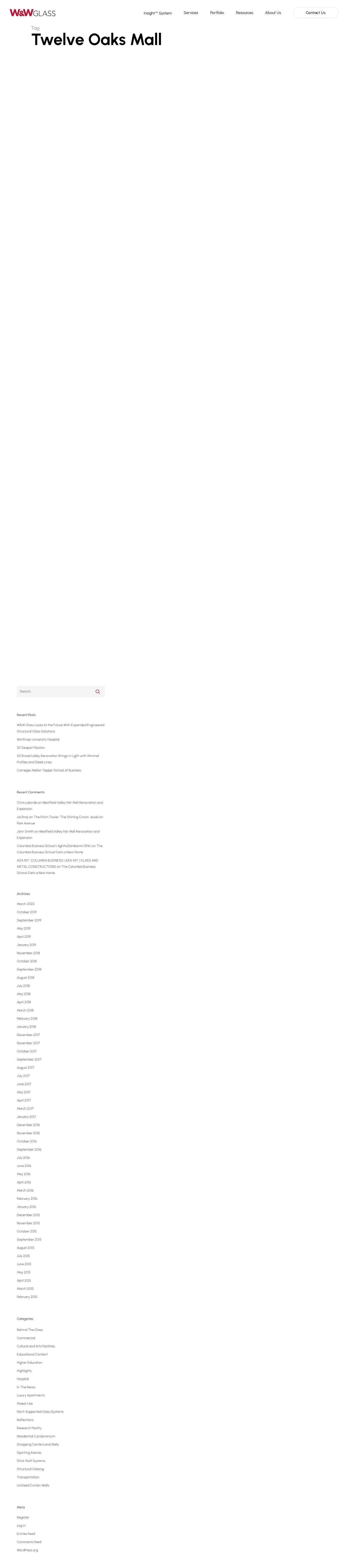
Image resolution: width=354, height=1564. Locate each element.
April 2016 (24, 1182)
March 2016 (25, 1190)
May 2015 (24, 1272)
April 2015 (24, 1280)
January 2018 (26, 1027)
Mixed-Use (25, 1403)
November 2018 (28, 953)
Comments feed (29, 1542)
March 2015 (25, 1289)
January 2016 (26, 1207)
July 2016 (23, 1158)
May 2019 (23, 928)
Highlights (24, 1371)
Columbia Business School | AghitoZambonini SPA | (54, 846)
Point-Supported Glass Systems (40, 1412)
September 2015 (29, 1240)
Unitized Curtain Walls (33, 1485)
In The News (26, 1387)
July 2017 (23, 1076)
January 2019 (26, 945)
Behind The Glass (30, 1330)
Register (23, 1517)
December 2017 (28, 1035)
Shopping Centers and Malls (65, 683)
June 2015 (24, 1264)
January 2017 (26, 1117)
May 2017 (23, 1092)
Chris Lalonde (27, 803)
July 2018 (23, 986)
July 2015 (23, 1256)
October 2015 (27, 1231)
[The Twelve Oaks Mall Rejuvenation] (68, 390)
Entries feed (26, 1534)
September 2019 (29, 920)
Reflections (25, 1420)
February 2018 (27, 1019)
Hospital (23, 1379)
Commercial (33, 683)
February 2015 (27, 1297)
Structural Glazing (30, 1469)
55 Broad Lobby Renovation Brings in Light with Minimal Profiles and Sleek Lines (58, 759)
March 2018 (25, 1010)
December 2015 (28, 1215)
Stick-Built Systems (31, 1461)
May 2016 (24, 1174)
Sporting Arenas (29, 1453)
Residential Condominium (36, 1436)
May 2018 (23, 994)
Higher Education (29, 1363)
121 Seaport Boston (31, 748)
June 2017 (24, 1084)
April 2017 (24, 1100)
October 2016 (27, 1141)
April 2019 (24, 937)
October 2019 (27, 912)
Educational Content (32, 1354)
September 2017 (29, 1059)
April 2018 (24, 1002)
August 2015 (25, 1248)
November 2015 (28, 1223)
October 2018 (27, 961)
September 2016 (29, 1149)
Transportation (28, 1477)
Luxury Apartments (31, 1395)
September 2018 (29, 969)
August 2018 (25, 978)
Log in (21, 1526)
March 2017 (25, 1109)
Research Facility (29, 1428)
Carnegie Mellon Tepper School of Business (49, 770)
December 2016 (28, 1125)
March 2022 (26, 904)
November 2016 (28, 1133)
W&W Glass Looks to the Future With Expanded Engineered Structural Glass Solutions (60, 728)
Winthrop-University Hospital (38, 739)
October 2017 (27, 1051)
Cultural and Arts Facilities (36, 1346)
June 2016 (24, 1166)
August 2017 (25, 1068)
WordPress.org (27, 1550)
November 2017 (28, 1043)
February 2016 (27, 1199)
